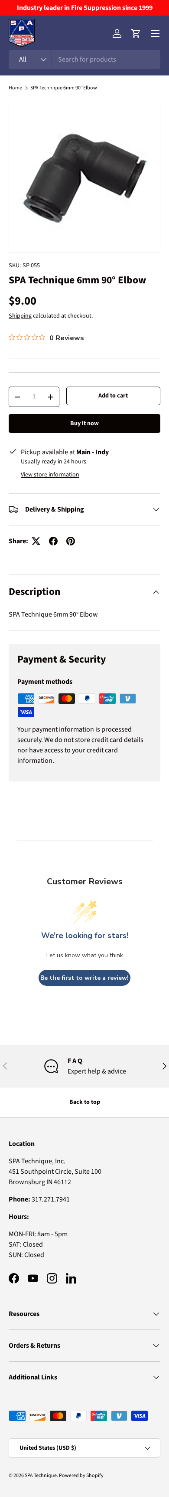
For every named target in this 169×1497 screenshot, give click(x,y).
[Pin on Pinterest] (70, 541)
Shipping (20, 316)
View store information (50, 474)
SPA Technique (41, 1475)
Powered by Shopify (81, 1475)
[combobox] (84, 59)
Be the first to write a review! (84, 978)
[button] (136, 33)
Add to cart (113, 395)
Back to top (84, 1102)
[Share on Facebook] (53, 541)
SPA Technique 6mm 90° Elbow (63, 88)
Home (15, 88)
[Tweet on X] (36, 541)
